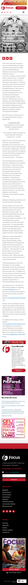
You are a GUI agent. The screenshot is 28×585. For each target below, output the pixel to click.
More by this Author (19, 370)
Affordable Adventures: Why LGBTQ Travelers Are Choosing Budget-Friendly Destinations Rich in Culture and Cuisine (13, 411)
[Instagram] (7, 12)
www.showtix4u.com (10, 289)
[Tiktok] (10, 12)
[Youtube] (10, 511)
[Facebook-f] (5, 12)
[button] (2, 12)
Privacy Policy (15, 472)
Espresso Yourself (7, 415)
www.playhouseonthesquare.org (14, 324)
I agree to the (12, 472)
